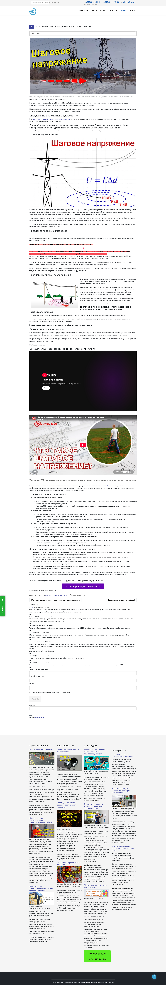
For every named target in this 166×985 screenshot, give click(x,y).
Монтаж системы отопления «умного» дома (95, 886)
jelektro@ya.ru (128, 2)
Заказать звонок (2, 606)
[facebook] (49, 2)
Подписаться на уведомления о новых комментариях (52, 692)
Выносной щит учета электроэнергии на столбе (122, 756)
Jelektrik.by (111, 486)
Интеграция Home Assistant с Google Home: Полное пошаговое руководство (95, 752)
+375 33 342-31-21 (93, 2)
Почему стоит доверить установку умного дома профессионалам (93, 806)
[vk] (58, 2)
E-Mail (31, 683)
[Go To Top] (154, 976)
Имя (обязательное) (36, 676)
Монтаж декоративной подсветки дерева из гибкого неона (123, 848)
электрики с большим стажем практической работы (51, 119)
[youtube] (55, 2)
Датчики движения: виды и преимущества (68, 751)
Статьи (123, 11)
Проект (103, 11)
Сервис (132, 11)
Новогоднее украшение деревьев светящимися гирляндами (66, 805)
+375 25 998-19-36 (111, 2)
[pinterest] (52, 2)
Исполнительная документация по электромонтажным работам (41, 820)
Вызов (95, 11)
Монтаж (113, 11)
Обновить (32, 705)
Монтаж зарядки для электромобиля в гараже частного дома (121, 791)
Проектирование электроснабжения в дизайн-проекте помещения (41, 888)
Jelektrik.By (83, 11)
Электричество (61, 595)
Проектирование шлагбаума (40, 750)
